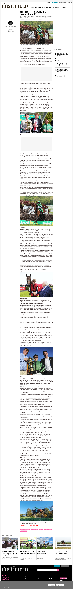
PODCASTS (63, 7)
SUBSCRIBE (55, 2)
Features (26, 578)
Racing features (12, 28)
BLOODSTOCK (38, 7)
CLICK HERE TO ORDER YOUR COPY (29, 525)
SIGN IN (70, 2)
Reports (50, 580)
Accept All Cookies (59, 585)
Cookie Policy (28, 587)
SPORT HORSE (45, 7)
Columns (26, 580)
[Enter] (58, 570)
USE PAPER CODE (63, 2)
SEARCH (48, 2)
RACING (33, 7)
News (26, 576)
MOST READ (57, 49)
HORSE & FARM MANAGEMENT (55, 7)
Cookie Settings (51, 585)
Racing (6, 28)
